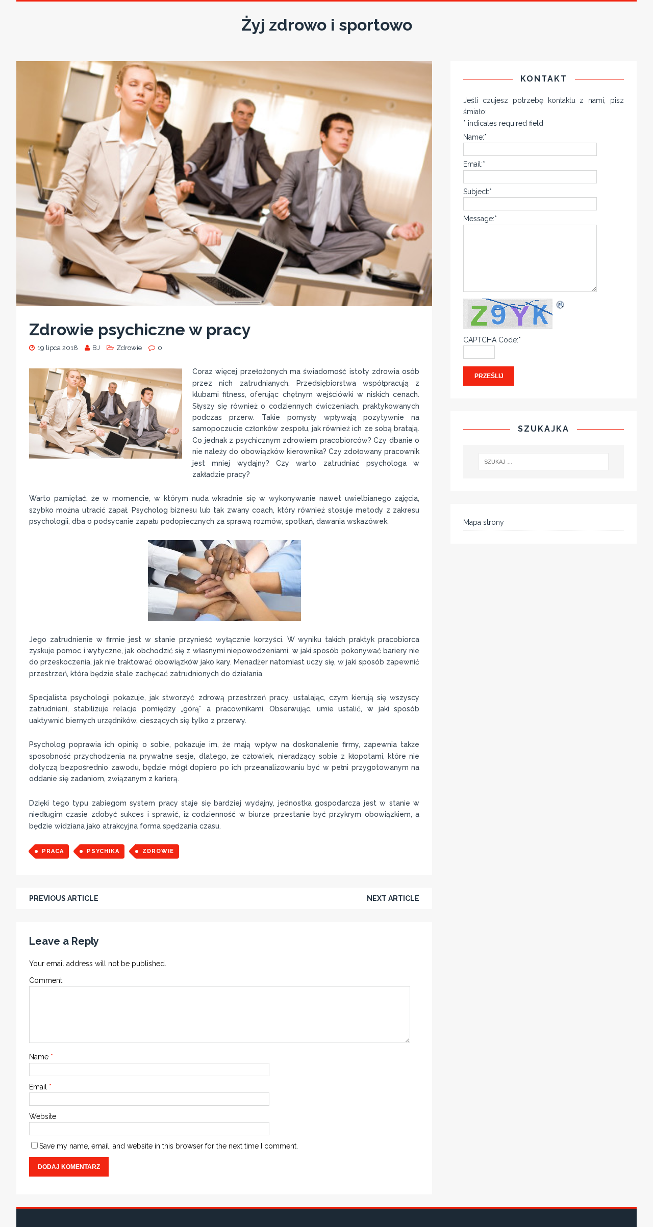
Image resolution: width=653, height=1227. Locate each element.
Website (42, 1116)
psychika (103, 851)
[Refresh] (560, 304)
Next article (393, 898)
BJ (96, 348)
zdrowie (158, 851)
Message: (480, 219)
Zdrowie (129, 348)
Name (40, 1057)
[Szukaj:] (543, 461)
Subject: (477, 192)
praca (53, 851)
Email (39, 1087)
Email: (474, 164)
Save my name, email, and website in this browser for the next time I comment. (168, 1146)
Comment (45, 980)
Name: (475, 137)
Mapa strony (483, 522)
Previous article (63, 898)
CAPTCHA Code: (492, 340)
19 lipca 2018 (57, 348)
